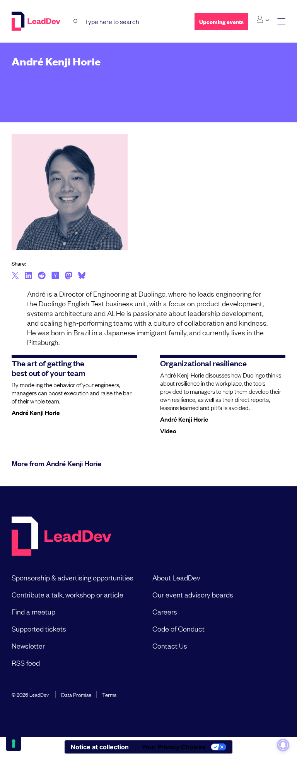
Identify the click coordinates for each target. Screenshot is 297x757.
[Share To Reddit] (42, 276)
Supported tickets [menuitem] (39, 628)
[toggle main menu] (281, 21)
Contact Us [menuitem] (169, 645)
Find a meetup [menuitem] (33, 611)
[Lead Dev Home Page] (61, 537)
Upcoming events (221, 21)
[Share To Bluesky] (81, 276)
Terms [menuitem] (109, 694)
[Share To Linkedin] (28, 276)
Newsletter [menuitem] (28, 645)
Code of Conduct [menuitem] (178, 628)
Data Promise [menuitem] (76, 694)
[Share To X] (15, 276)
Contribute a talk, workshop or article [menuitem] (67, 594)
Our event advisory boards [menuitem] (192, 594)
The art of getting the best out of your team (48, 367)
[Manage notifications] (283, 745)
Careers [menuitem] (164, 611)
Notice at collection (100, 747)
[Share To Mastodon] (68, 276)
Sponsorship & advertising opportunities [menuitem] (72, 577)
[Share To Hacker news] (55, 276)
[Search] (76, 21)
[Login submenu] (263, 19)
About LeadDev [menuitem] (176, 577)
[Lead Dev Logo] (37, 21)
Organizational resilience (203, 362)
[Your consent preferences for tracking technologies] (13, 743)
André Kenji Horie (36, 412)
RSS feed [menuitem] (26, 662)
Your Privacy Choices (174, 747)
